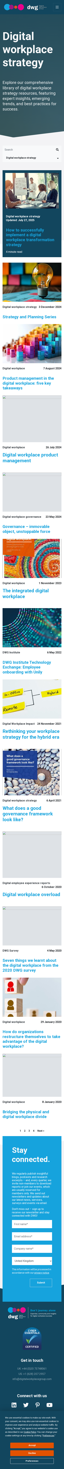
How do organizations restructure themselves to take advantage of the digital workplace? (31, 1039)
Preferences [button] (48, 1435)
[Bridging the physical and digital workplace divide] (32, 1075)
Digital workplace (14, 368)
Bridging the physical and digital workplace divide (26, 1114)
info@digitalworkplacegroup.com (32, 1379)
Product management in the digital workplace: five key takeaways (28, 383)
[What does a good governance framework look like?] (32, 772)
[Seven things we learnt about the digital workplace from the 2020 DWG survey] (32, 925)
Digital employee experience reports (26, 883)
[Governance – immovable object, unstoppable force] (32, 492)
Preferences (32, 1461)
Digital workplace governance (22, 516)
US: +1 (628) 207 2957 (32, 1374)
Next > (40, 1130)
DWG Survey (10, 950)
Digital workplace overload (31, 894)
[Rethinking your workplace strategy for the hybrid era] (32, 699)
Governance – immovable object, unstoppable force (26, 529)
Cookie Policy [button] (30, 1432)
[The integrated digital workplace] (32, 558)
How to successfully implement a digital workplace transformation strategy (30, 237)
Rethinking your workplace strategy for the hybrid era (31, 734)
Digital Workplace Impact (19, 723)
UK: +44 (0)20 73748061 (32, 1368)
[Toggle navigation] (57, 7)
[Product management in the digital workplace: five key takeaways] (32, 343)
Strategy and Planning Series (29, 317)
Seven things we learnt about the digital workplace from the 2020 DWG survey (30, 965)
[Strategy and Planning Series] (32, 282)
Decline (32, 1453)
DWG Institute (11, 652)
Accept (32, 1445)
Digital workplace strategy (21, 157)
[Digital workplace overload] (32, 854)
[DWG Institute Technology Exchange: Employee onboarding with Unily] (32, 627)
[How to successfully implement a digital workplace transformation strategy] (32, 190)
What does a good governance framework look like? (28, 813)
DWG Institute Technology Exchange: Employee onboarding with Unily (27, 667)
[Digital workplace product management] (32, 418)
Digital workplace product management (30, 457)
